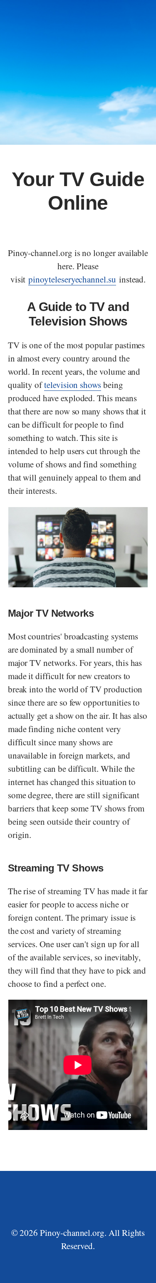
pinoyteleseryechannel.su (72, 279)
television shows (72, 384)
